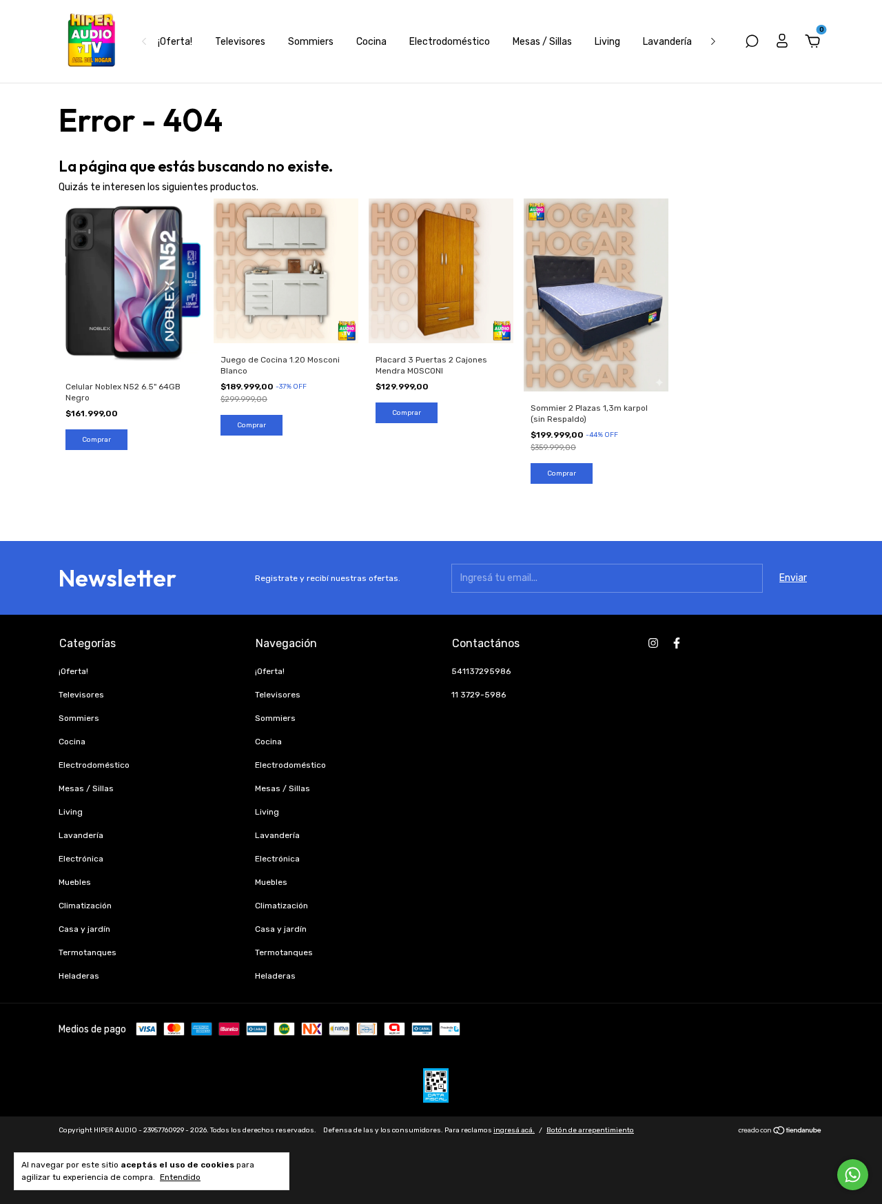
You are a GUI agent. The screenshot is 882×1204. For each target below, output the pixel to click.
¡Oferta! (175, 42)
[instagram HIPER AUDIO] (653, 643)
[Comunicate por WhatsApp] (852, 1174)
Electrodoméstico (449, 42)
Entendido (180, 1177)
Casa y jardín (84, 929)
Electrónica (81, 859)
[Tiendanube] (780, 1132)
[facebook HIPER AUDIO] (676, 643)
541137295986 (481, 671)
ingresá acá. (514, 1130)
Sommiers (311, 42)
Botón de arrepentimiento (590, 1130)
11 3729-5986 (478, 695)
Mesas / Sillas (542, 42)
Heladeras (79, 976)
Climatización (85, 905)
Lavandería (667, 42)
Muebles (75, 882)
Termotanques (87, 952)
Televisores (240, 42)
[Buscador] (752, 43)
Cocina (371, 42)
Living (607, 42)
